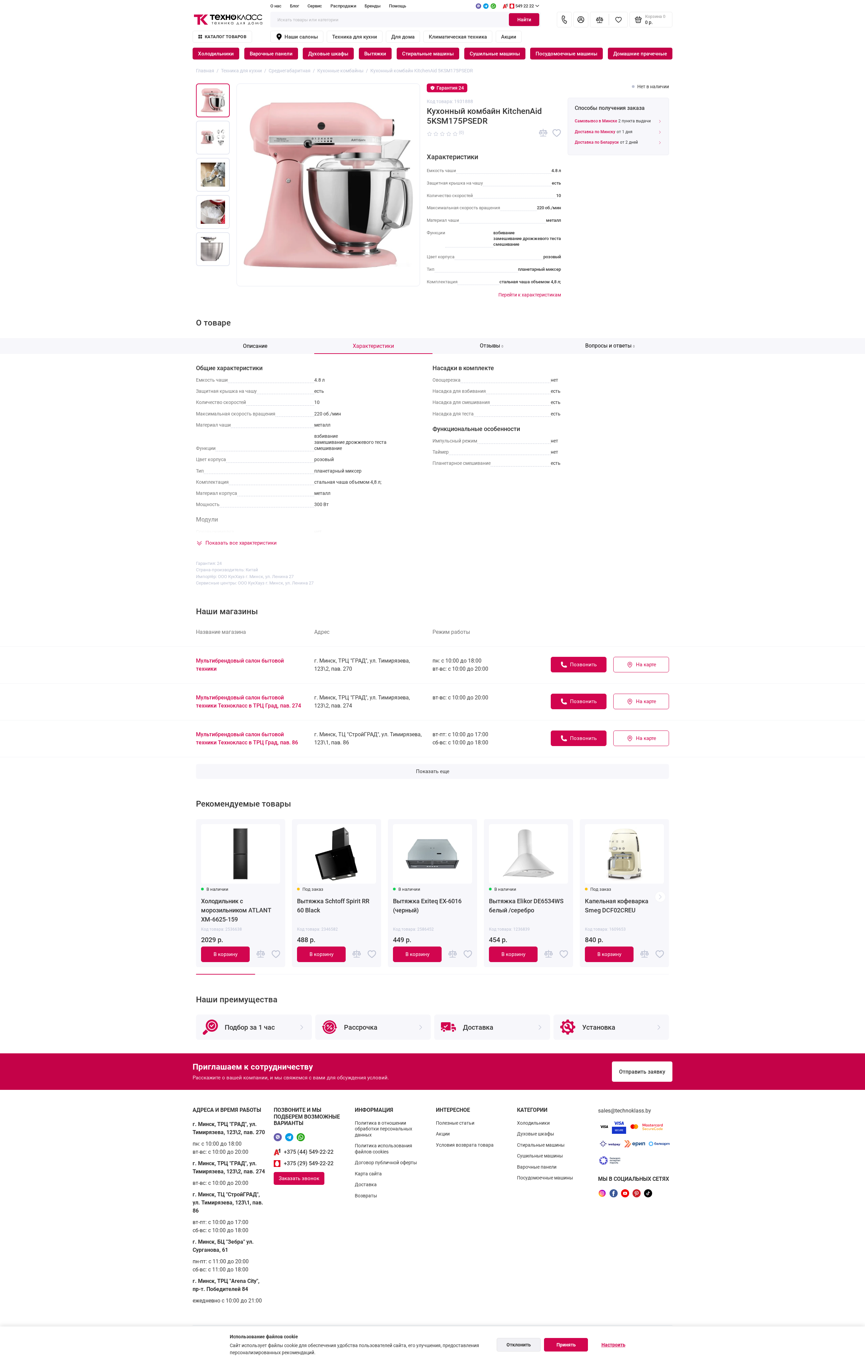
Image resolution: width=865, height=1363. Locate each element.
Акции (508, 37)
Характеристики (373, 346)
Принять (566, 1344)
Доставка (366, 1184)
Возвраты (366, 1195)
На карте (646, 665)
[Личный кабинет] (580, 19)
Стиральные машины (428, 54)
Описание (255, 346)
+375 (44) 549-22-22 (308, 1152)
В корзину (226, 954)
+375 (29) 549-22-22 (308, 1163)
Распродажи (343, 5)
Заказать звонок (299, 1178)
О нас (275, 5)
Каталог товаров (225, 36)
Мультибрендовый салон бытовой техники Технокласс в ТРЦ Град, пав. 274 (248, 701)
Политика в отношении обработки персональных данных (383, 1129)
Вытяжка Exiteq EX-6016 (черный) (427, 906)
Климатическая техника (458, 37)
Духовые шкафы (328, 54)
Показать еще (432, 771)
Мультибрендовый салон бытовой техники (240, 664)
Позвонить (583, 665)
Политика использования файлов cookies (383, 1148)
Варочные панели (271, 54)
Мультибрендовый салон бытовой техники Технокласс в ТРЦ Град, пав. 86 (247, 738)
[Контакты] (564, 19)
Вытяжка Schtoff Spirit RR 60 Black (333, 906)
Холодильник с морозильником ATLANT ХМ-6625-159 (236, 910)
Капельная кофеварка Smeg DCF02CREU (616, 906)
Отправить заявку (642, 1072)
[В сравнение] (543, 133)
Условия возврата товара (465, 1145)
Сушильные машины (495, 54)
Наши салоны (301, 37)
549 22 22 (524, 5)
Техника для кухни (354, 37)
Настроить (613, 1344)
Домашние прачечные (640, 54)
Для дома (403, 37)
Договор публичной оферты (386, 1162)
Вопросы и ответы (610, 345)
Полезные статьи (455, 1123)
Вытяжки (375, 54)
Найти (524, 19)
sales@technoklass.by (624, 1110)
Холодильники (216, 54)
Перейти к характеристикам (529, 294)
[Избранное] (618, 19)
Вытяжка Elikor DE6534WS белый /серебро (526, 906)
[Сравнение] (599, 19)
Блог (294, 5)
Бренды (372, 5)
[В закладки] (556, 133)
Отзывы (491, 345)
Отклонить (518, 1344)
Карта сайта (368, 1173)
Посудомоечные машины (566, 54)
